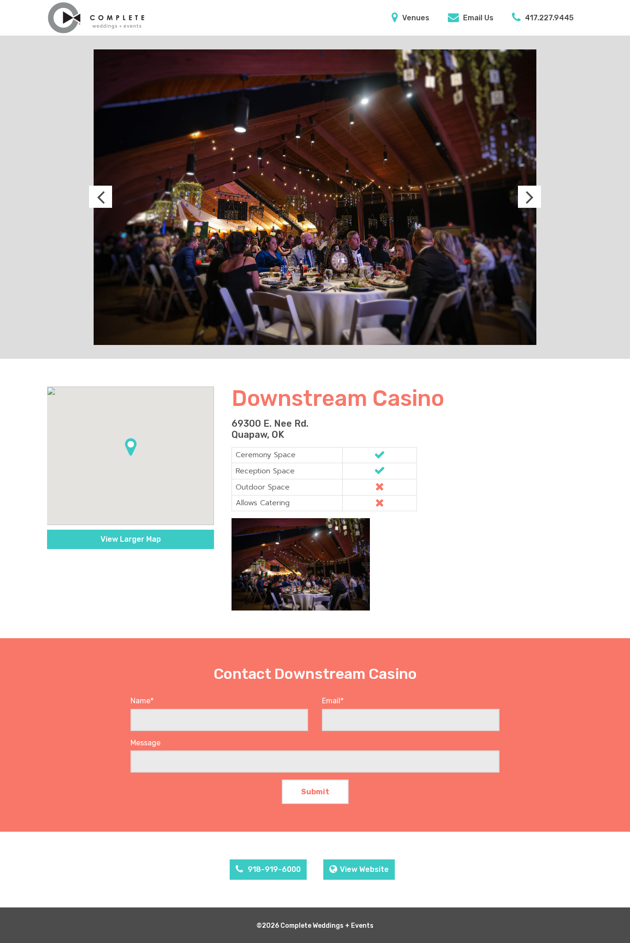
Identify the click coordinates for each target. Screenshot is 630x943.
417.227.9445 (548, 17)
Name (142, 700)
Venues (414, 17)
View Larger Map (131, 539)
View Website (364, 869)
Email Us (477, 17)
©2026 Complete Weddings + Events (315, 926)
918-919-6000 (273, 869)
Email (333, 700)
